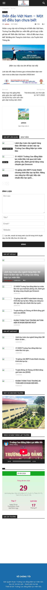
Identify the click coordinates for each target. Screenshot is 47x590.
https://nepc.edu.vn (23, 126)
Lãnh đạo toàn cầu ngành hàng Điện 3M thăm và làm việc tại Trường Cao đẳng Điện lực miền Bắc (22, 275)
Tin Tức (13, 8)
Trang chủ (5, 8)
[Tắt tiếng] (38, 461)
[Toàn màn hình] (42, 461)
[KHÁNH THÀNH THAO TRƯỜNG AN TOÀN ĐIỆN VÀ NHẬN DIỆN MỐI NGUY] (6, 322)
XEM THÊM (25, 137)
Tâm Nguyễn (8, 280)
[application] (23, 452)
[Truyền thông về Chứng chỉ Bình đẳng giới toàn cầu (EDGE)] (6, 312)
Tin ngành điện (7, 148)
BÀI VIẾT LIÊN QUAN (11, 137)
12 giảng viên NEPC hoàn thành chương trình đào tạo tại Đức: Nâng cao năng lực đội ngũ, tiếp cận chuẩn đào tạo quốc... (28, 301)
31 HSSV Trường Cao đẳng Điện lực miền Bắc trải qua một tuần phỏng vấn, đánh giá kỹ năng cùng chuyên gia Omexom (29, 289)
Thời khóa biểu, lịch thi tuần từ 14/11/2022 (34, 94)
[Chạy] (5, 461)
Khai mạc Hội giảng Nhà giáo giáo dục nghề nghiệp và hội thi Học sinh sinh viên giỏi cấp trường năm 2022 (12, 96)
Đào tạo (5, 162)
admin (7, 24)
